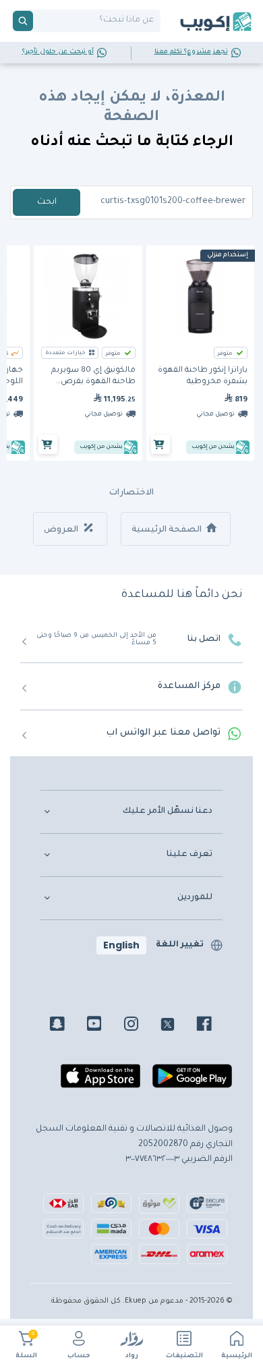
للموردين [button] (194, 898)
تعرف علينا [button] (189, 854)
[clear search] (38, 20)
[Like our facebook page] (214, 1026)
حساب (78, 1356)
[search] (23, 21)
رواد (131, 1356)
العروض (62, 530)
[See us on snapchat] (67, 1026)
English (121, 945)
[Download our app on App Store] (100, 1082)
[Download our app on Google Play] (192, 1082)
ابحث (47, 202)
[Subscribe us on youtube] (104, 1026)
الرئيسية (236, 1356)
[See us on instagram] (141, 1026)
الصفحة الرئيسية (168, 530)
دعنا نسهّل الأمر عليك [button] (167, 811)
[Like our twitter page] (178, 1026)
